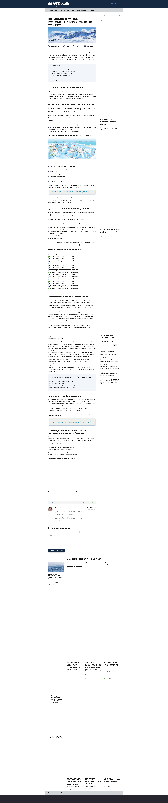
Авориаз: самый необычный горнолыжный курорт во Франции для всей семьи (93, 780)
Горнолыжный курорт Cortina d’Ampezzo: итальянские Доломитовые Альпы (74, 665)
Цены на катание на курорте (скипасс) (62, 73)
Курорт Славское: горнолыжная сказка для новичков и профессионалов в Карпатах (110, 122)
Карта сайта (77, 792)
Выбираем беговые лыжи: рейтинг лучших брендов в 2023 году (110, 356)
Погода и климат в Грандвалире (61, 69)
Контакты (56, 792)
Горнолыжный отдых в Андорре (77, 59)
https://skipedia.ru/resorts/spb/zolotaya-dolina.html (62, 387)
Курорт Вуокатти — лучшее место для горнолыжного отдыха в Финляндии (55, 576)
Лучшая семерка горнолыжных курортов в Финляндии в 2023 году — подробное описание (93, 665)
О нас (50, 792)
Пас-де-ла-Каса (84, 110)
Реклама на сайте (66, 792)
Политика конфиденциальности (92, 792)
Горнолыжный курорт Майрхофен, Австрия (107, 336)
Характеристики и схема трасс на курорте (63, 71)
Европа (51, 40)
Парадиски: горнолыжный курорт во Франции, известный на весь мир (112, 780)
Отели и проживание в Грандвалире (62, 75)
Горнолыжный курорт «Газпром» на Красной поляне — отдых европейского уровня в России (110, 230)
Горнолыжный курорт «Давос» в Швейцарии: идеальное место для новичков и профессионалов (74, 781)
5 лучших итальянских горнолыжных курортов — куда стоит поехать (111, 664)
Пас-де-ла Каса (63, 341)
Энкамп (55, 111)
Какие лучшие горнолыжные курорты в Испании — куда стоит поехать (56, 699)
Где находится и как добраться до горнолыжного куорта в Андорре (70, 80)
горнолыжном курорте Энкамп (56, 321)
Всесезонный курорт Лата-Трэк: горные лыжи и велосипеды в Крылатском (109, 368)
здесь (62, 383)
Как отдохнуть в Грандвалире (60, 77)
